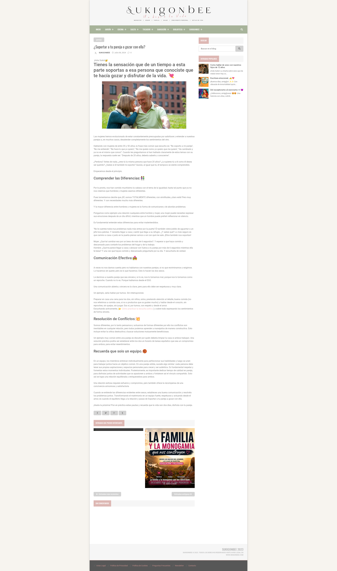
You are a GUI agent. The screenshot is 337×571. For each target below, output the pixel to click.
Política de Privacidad (119, 566)
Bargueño (161, 29)
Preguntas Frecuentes (161, 566)
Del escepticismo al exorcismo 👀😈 (226, 90)
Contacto (192, 566)
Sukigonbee (194, 29)
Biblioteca (177, 29)
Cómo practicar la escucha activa (137, 308)
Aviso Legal (101, 566)
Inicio (98, 29)
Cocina (120, 29)
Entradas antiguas (182, 494)
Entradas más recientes (108, 494)
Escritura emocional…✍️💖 (222, 78)
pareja (99, 40)
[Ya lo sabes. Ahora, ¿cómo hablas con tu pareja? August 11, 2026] (118, 429)
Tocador (146, 29)
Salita (133, 29)
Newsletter (179, 566)
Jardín (108, 29)
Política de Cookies (140, 566)
